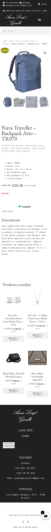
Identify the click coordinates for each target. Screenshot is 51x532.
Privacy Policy (9, 443)
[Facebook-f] (23, 522)
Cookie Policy (8, 447)
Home (5, 41)
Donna (41, 145)
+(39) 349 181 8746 (25, 473)
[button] (39, 20)
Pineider (5, 148)
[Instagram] (28, 522)
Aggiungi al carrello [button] (13, 339)
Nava (12, 151)
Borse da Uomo (22, 41)
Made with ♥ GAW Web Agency (26, 527)
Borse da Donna (17, 145)
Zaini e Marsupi (23, 148)
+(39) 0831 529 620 (24, 468)
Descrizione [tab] (8, 211)
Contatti (25, 436)
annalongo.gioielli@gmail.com (29, 478)
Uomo (11, 41)
